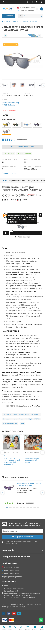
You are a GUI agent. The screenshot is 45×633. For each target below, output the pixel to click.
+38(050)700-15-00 (27, 8)
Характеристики (17, 180)
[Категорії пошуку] (20, 16)
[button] (6, 36)
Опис (4, 180)
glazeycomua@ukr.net (13, 577)
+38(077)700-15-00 (27, 10)
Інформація (8, 550)
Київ (6, 586)
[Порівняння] (32, 2)
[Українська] (37, 2)
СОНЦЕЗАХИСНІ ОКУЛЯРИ (17, 22)
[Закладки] (27, 2)
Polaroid (33, 22)
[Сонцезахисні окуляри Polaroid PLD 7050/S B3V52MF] (9, 488)
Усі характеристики (9, 173)
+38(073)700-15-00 (11, 573)
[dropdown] (3, 2)
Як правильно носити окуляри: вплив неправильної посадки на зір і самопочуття (12, 460)
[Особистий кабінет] (41, 2)
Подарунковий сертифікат (16, 556)
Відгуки (32, 180)
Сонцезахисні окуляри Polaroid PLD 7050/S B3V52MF (29, 484)
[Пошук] (41, 16)
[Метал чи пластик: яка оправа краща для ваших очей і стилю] (33, 442)
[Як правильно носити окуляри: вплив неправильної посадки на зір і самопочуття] (12, 442)
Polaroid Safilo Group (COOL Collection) (10, 104)
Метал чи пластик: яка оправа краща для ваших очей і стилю (32, 459)
